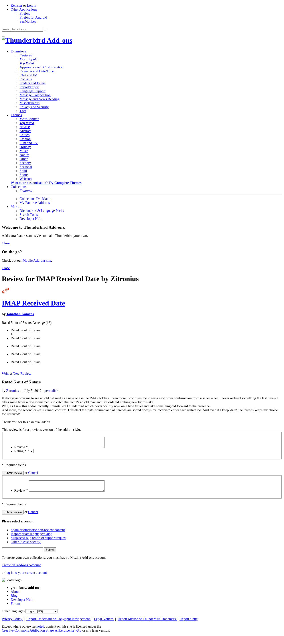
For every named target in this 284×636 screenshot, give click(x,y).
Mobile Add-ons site (37, 260)
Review (21, 447)
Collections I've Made (35, 199)
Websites (26, 179)
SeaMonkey (28, 21)
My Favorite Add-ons (35, 203)
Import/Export (29, 87)
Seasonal (26, 167)
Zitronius (12, 390)
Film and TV (29, 143)
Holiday (25, 147)
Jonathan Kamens (20, 314)
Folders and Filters (32, 83)
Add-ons (58, 40)
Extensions (18, 51)
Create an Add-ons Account (21, 565)
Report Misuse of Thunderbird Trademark (147, 619)
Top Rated (27, 63)
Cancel (33, 473)
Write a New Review (16, 373)
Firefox (25, 13)
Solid (23, 171)
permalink (51, 390)
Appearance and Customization (41, 67)
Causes (25, 135)
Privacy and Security (34, 107)
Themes (16, 115)
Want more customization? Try (46, 183)
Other (24, 159)
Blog (14, 595)
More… (16, 207)
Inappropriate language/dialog (31, 534)
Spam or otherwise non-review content (38, 530)
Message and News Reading (39, 99)
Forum (15, 603)
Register (16, 5)
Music (24, 151)
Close (6, 243)
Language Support (32, 91)
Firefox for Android (33, 17)
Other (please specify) (26, 542)
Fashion (25, 139)
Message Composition (35, 95)
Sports (24, 175)
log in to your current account (26, 572)
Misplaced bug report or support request (38, 538)
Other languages (13, 611)
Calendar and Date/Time (37, 71)
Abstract (25, 131)
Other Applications (24, 9)
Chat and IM (28, 75)
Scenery (25, 163)
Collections (18, 187)
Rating (20, 451)
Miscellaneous (29, 103)
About (15, 591)
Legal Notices (104, 619)
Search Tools (29, 215)
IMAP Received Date (33, 303)
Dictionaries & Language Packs (42, 211)
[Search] (45, 30)
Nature (24, 155)
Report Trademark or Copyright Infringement (58, 619)
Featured (26, 55)
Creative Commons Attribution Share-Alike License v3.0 (42, 630)
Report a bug (188, 619)
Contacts (26, 79)
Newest (25, 127)
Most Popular (29, 59)
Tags (23, 111)
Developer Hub (30, 218)
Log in (31, 5)
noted (40, 626)
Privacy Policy (12, 619)
